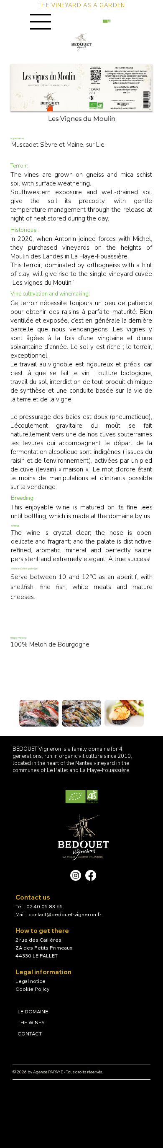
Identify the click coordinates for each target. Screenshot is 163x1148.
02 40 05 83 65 (44, 906)
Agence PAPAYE (48, 1072)
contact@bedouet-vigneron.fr (65, 914)
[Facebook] (90, 875)
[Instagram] (75, 875)
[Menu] (41, 21)
